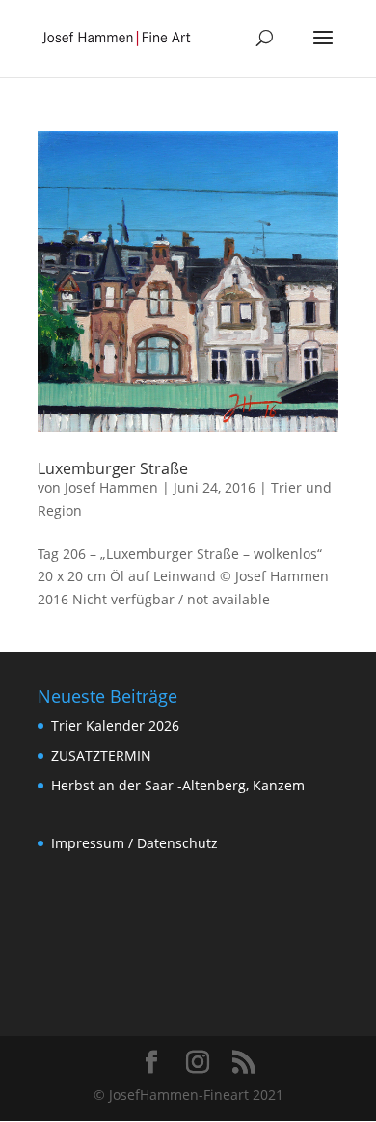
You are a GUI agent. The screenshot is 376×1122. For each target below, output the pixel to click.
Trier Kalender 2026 (115, 725)
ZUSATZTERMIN (101, 755)
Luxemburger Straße (113, 468)
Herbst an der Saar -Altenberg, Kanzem (178, 785)
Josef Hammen (111, 487)
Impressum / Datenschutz (134, 843)
